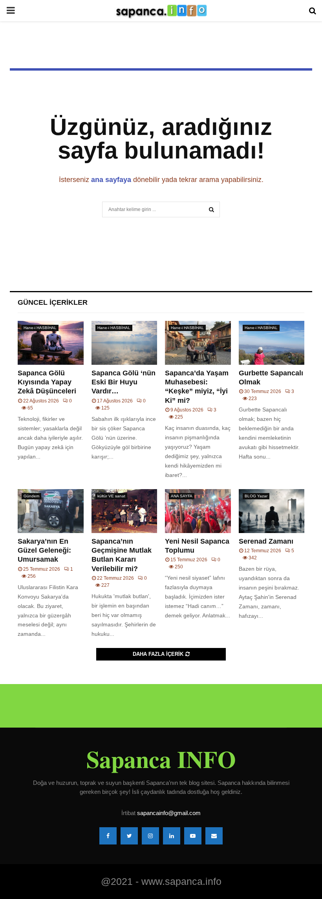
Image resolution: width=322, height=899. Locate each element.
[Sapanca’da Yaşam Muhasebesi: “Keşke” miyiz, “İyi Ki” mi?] (198, 343)
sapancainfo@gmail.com (169, 813)
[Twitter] (129, 835)
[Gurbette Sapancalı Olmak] (272, 343)
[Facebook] (108, 835)
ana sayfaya (111, 180)
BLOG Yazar (256, 496)
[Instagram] (150, 835)
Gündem (31, 496)
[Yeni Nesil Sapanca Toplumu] (198, 511)
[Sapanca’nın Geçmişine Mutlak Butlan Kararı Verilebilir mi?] (124, 511)
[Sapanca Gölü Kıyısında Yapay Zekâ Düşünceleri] (51, 343)
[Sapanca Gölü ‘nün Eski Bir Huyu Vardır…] (124, 343)
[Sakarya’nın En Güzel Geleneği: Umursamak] (51, 511)
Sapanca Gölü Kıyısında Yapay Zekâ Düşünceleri (47, 382)
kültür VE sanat (111, 496)
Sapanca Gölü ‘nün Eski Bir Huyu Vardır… (123, 382)
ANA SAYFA (181, 496)
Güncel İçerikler (53, 302)
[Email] (214, 835)
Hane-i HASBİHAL (40, 328)
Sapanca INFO (161, 759)
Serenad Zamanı (266, 541)
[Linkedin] (171, 835)
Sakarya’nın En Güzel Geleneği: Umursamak (44, 550)
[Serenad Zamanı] (272, 511)
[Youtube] (192, 835)
